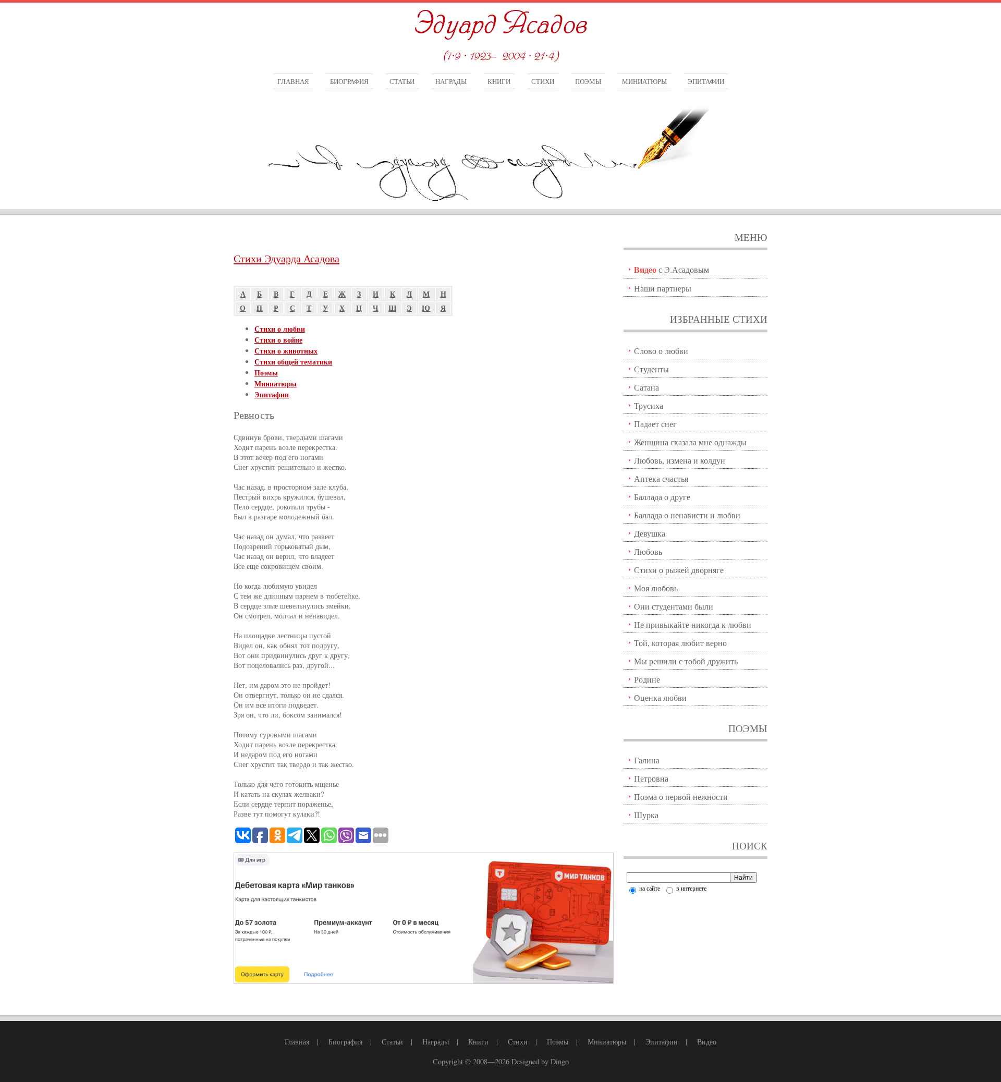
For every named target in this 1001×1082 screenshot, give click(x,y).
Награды (451, 81)
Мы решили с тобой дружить (686, 660)
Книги (498, 81)
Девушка (649, 533)
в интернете (690, 888)
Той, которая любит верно (680, 642)
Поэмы (588, 81)
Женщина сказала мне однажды (690, 441)
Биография (349, 81)
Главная (293, 81)
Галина (647, 760)
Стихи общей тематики (293, 361)
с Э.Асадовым (671, 269)
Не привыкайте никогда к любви (692, 624)
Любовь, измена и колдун (679, 460)
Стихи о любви (279, 328)
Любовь (648, 551)
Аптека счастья (661, 478)
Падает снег (655, 423)
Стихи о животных (286, 350)
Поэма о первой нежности (681, 796)
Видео (706, 1042)
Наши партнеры (662, 288)
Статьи (401, 81)
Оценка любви (660, 697)
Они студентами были (673, 606)
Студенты (651, 368)
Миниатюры (644, 81)
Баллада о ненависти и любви (687, 514)
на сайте (649, 888)
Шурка (646, 814)
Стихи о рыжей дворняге (679, 569)
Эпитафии (706, 81)
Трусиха (648, 405)
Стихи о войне (278, 339)
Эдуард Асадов (500, 25)
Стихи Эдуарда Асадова (286, 258)
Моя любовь (656, 587)
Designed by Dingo (540, 1061)
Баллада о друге (662, 496)
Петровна (651, 778)
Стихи (542, 81)
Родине (647, 679)
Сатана (646, 387)
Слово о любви (661, 350)
